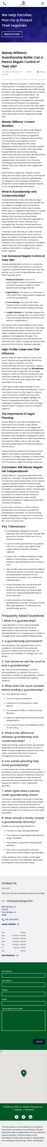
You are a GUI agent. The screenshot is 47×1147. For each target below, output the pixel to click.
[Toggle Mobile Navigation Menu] (42, 3)
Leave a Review (9, 924)
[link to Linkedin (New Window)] (30, 1117)
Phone (4, 990)
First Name (6, 971)
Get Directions (8, 955)
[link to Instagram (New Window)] (23, 1117)
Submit (39, 1041)
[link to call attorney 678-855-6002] (4, 3)
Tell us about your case (12, 1008)
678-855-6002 (11, 919)
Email (4, 999)
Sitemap (18, 1109)
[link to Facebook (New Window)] (16, 1117)
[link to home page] (23, 3)
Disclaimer (29, 1109)
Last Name (6, 980)
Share (42, 72)
